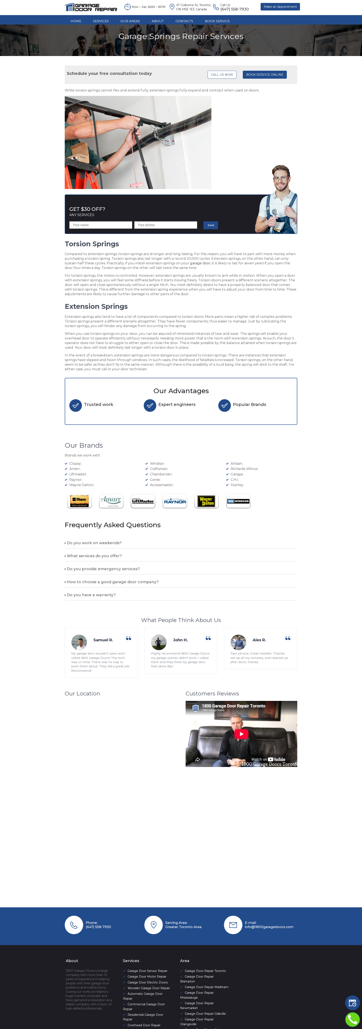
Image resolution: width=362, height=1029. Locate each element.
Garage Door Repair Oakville (205, 1014)
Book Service (217, 21)
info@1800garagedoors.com (269, 927)
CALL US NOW (222, 75)
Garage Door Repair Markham (207, 987)
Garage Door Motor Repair (147, 976)
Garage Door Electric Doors (148, 982)
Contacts (184, 21)
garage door (200, 263)
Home (76, 21)
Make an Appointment (280, 7)
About (158, 21)
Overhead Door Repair (144, 1025)
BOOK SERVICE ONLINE (264, 75)
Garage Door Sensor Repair (147, 971)
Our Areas (130, 21)
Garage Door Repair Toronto (205, 971)
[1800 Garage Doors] (91, 10)
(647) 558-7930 (98, 927)
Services (101, 21)
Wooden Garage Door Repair (149, 988)
